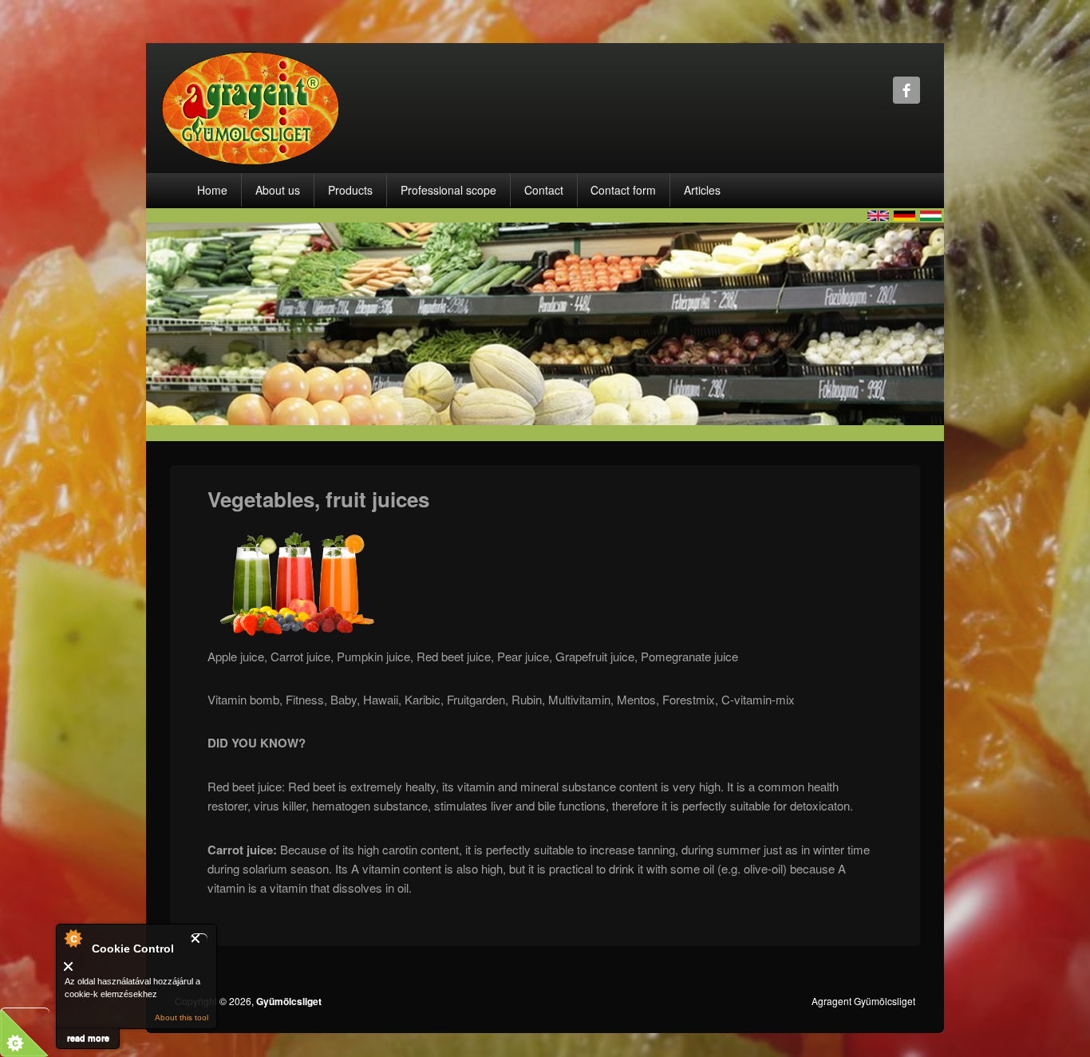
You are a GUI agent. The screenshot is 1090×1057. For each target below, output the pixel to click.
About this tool (181, 1017)
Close (199, 938)
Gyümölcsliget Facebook (906, 90)
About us (277, 190)
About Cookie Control (73, 938)
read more (88, 1037)
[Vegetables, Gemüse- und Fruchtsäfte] (904, 214)
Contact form (623, 190)
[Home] (250, 106)
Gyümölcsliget (289, 1001)
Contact (543, 190)
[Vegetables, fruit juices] (878, 214)
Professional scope (448, 190)
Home (212, 190)
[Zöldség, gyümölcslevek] (931, 214)
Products (350, 190)
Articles (702, 190)
